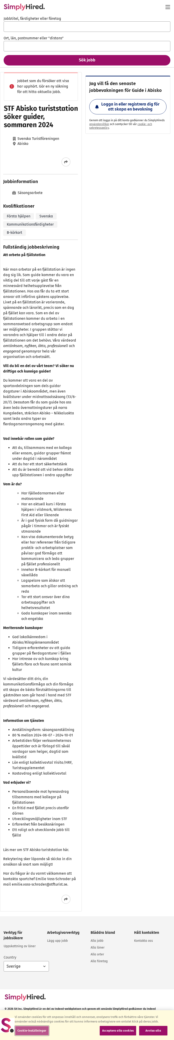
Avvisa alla (153, 1030)
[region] (87, 1025)
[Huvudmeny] (167, 7)
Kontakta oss (143, 941)
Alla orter (97, 954)
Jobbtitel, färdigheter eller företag (32, 18)
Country (10, 957)
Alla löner (97, 947)
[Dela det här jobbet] (65, 161)
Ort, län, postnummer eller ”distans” (34, 38)
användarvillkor (99, 124)
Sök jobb (87, 60)
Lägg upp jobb (57, 941)
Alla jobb (97, 941)
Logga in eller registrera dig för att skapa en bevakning (130, 107)
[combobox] (87, 26)
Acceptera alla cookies (118, 1030)
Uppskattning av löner (20, 946)
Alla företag (99, 961)
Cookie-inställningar (31, 1030)
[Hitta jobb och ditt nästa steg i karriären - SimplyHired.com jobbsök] (24, 7)
